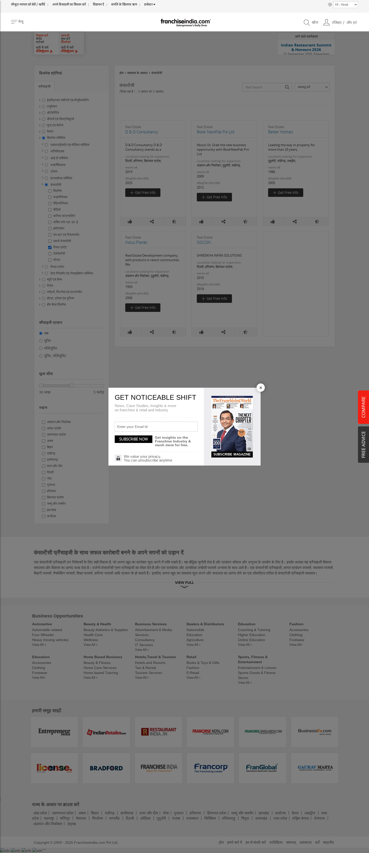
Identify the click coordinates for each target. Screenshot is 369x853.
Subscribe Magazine (232, 454)
